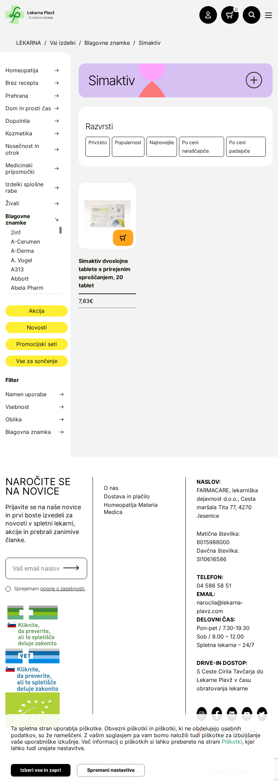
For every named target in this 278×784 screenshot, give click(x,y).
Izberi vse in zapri (40, 770)
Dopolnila (17, 121)
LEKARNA (28, 42)
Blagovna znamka (28, 432)
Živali (12, 203)
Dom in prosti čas (28, 108)
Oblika (13, 419)
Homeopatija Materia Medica (131, 508)
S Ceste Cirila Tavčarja (226, 671)
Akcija (36, 310)
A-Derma (22, 251)
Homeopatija (21, 70)
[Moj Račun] (208, 15)
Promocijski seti (36, 344)
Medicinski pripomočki (20, 168)
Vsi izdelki (63, 42)
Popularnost (128, 142)
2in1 (16, 232)
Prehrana (16, 96)
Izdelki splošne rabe (24, 187)
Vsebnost (17, 407)
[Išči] (251, 15)
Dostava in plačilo (127, 496)
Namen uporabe (25, 394)
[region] (33, 259)
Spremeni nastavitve (111, 770)
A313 (17, 269)
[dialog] (139, 749)
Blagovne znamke (107, 42)
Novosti (37, 327)
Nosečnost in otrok (22, 149)
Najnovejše (162, 142)
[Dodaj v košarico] (123, 237)
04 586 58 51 (214, 585)
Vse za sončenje (36, 361)
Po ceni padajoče (239, 146)
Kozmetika (18, 133)
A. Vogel (21, 260)
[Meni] (268, 15)
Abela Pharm (27, 288)
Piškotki (232, 741)
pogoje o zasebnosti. (62, 588)
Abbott (20, 278)
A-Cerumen (25, 241)
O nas (111, 487)
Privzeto (97, 142)
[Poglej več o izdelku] (107, 215)
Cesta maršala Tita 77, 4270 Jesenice (226, 507)
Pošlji (71, 568)
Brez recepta (21, 83)
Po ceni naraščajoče (195, 146)
